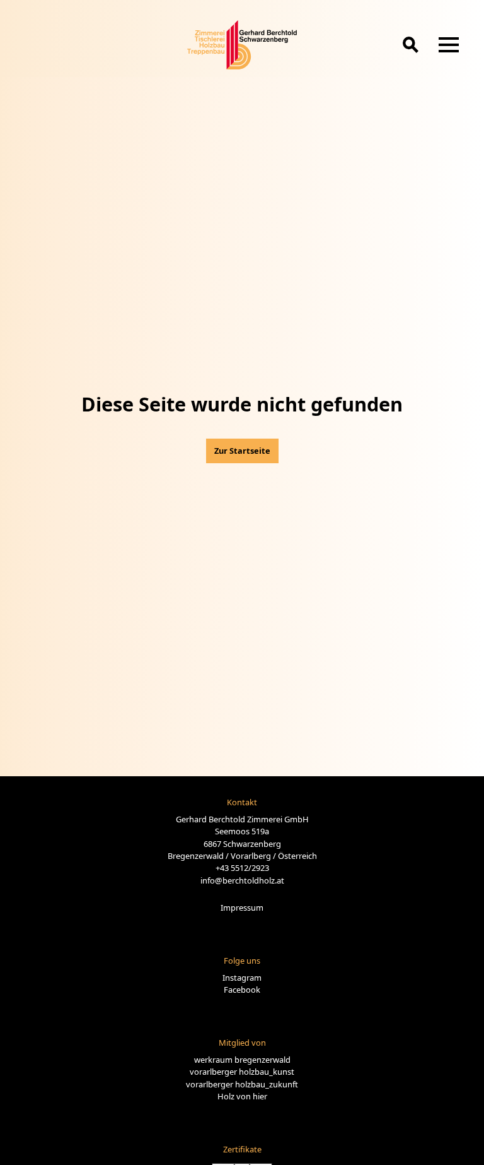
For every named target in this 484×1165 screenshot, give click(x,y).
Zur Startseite (242, 450)
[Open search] (410, 44)
